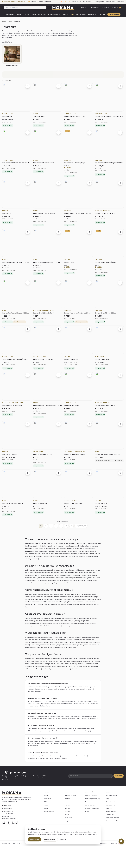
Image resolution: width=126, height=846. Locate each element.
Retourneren (89, 802)
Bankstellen (10, 14)
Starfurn (67, 799)
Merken (46, 795)
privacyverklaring (92, 834)
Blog (107, 799)
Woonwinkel (120, 2)
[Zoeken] (45, 7)
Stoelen (19, 14)
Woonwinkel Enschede (112, 817)
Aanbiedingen (81, 14)
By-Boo (67, 814)
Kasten (33, 14)
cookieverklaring (79, 834)
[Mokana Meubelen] (63, 7)
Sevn (66, 802)
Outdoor (66, 14)
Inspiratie (101, 14)
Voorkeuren (62, 839)
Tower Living (68, 817)
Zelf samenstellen (111, 795)
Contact (87, 811)
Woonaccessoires (54, 14)
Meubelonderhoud (111, 811)
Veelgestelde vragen (91, 795)
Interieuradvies (110, 805)
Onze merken (110, 814)
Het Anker (68, 805)
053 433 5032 (6, 805)
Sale (72, 14)
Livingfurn (67, 821)
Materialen (109, 808)
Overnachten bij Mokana (113, 821)
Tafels (26, 14)
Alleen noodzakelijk (49, 839)
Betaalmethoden (90, 805)
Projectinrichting (111, 802)
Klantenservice (110, 2)
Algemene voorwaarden (92, 808)
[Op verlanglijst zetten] (27, 86)
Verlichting (42, 14)
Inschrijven (118, 775)
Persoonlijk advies (114, 14)
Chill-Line (67, 808)
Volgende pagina (81, 526)
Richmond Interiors (70, 795)
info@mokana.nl (7, 808)
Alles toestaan (34, 839)
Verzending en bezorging (92, 799)
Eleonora (67, 811)
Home (4, 21)
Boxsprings (92, 14)
